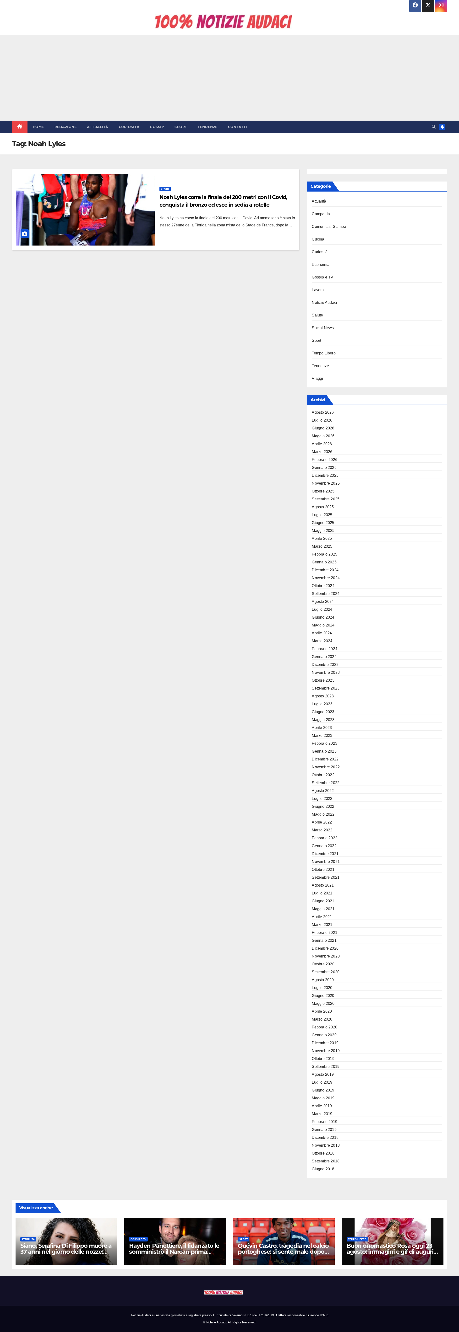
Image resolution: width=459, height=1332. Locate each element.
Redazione (66, 127)
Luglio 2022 (322, 799)
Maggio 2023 (323, 720)
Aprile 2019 (322, 1106)
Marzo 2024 (322, 641)
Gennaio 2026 (324, 467)
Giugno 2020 (323, 996)
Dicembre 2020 (325, 948)
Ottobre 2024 (323, 586)
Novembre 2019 (326, 1051)
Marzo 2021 (322, 925)
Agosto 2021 (323, 885)
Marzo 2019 (322, 1114)
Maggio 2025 (323, 531)
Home (38, 127)
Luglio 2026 (322, 420)
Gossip (157, 127)
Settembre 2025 (325, 499)
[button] (434, 127)
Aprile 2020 (322, 1011)
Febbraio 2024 (324, 649)
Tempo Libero (323, 353)
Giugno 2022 (323, 806)
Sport (181, 127)
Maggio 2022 (323, 814)
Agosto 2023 (323, 696)
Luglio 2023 (322, 704)
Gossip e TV (322, 277)
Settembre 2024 (325, 594)
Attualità (97, 127)
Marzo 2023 (322, 735)
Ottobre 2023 (323, 680)
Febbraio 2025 (324, 554)
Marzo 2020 (322, 1019)
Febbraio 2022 (324, 838)
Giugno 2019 (323, 1090)
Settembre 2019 (325, 1067)
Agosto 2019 (323, 1074)
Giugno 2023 (323, 712)
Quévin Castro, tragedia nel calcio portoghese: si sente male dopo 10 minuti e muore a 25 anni (283, 1251)
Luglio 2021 (322, 893)
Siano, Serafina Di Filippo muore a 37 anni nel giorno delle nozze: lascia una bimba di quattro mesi (66, 1251)
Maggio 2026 (323, 436)
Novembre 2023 (326, 672)
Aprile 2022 (322, 822)
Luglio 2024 (322, 609)
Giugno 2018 (323, 1169)
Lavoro (318, 290)
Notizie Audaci (324, 302)
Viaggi (317, 378)
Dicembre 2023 (325, 665)
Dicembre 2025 (325, 475)
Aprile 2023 (322, 728)
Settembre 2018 (325, 1161)
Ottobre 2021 (323, 869)
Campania (321, 214)
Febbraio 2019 (324, 1122)
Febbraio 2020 (324, 1027)
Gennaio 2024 (324, 657)
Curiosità (129, 127)
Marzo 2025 (322, 546)
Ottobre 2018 (323, 1153)
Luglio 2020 (322, 988)
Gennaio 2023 (324, 751)
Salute (317, 315)
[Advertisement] (229, 78)
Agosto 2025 (323, 507)
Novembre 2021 (326, 862)
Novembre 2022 (326, 767)
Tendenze (208, 127)
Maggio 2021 (323, 909)
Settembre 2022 (325, 783)
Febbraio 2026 (324, 460)
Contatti (237, 127)
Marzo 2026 (322, 452)
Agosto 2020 (323, 980)
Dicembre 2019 (325, 1043)
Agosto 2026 (323, 412)
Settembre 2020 (325, 972)
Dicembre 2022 (325, 759)
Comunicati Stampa (329, 227)
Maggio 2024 (323, 625)
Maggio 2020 (323, 1003)
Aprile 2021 (322, 917)
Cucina (318, 239)
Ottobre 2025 (323, 491)
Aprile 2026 (322, 444)
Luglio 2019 (322, 1082)
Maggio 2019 (323, 1098)
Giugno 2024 (323, 617)
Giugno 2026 (323, 428)
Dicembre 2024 (325, 570)
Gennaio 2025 (324, 562)
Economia (320, 264)
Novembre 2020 (326, 956)
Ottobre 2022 (323, 775)
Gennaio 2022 (324, 846)
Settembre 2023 (325, 688)
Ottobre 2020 (323, 964)
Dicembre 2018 (325, 1137)
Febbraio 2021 (324, 933)
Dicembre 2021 (325, 854)
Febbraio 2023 (324, 743)
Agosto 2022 (323, 791)
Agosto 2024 (323, 601)
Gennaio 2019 (324, 1130)
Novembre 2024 (326, 578)
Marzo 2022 (322, 830)
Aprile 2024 (322, 633)
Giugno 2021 (323, 901)
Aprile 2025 (322, 538)
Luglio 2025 (322, 515)
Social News (323, 328)
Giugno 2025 (323, 523)
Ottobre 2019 (323, 1059)
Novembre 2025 (326, 483)
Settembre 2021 (325, 877)
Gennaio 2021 (324, 940)
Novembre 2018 (326, 1145)
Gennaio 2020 (324, 1035)
